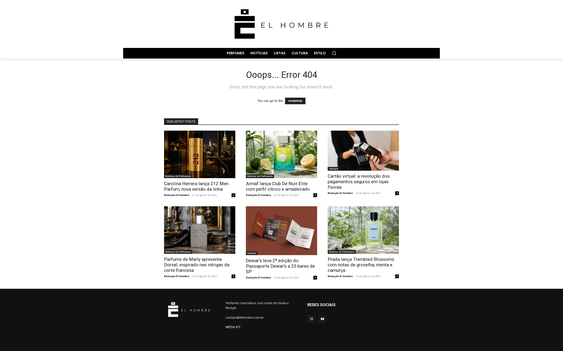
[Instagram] (311, 319)
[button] (334, 53)
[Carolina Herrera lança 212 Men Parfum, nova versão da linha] (199, 154)
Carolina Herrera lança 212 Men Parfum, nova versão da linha (196, 186)
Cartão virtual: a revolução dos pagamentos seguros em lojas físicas (359, 182)
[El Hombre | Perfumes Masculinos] (281, 24)
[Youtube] (322, 319)
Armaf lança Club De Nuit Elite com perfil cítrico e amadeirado (278, 186)
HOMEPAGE (295, 100)
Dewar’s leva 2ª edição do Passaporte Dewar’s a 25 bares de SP (280, 266)
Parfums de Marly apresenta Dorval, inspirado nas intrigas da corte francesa (196, 265)
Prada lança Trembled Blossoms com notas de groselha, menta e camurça (361, 265)
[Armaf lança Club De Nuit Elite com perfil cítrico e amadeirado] (281, 154)
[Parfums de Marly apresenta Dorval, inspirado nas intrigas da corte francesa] (199, 230)
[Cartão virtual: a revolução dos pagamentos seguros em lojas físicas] (363, 151)
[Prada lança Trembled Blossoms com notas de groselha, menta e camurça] (363, 230)
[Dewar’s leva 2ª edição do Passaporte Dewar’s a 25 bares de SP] (281, 230)
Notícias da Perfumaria (178, 176)
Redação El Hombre (176, 195)
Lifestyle (333, 168)
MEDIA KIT (233, 327)
